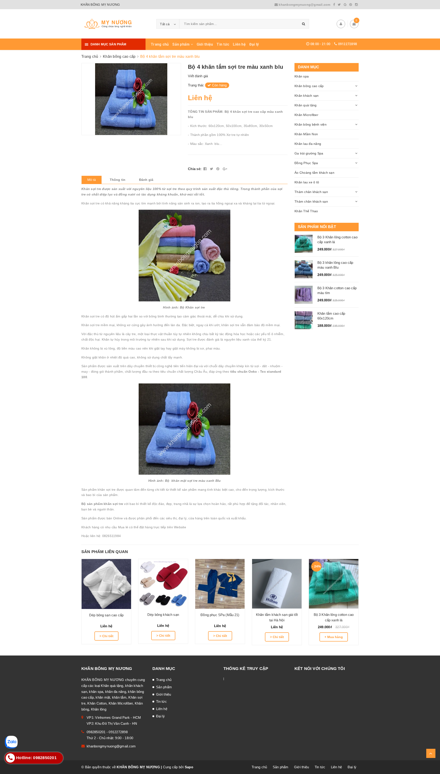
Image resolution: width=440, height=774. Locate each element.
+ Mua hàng (333, 637)
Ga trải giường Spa (308, 153)
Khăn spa (301, 76)
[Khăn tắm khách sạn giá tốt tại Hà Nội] (277, 584)
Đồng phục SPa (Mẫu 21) (220, 615)
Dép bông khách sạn (163, 615)
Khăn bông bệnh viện (310, 124)
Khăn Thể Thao (306, 211)
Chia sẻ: (194, 169)
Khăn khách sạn (306, 95)
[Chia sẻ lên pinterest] (218, 169)
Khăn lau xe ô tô (306, 182)
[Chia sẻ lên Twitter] (212, 169)
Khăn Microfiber (306, 115)
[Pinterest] (350, 4)
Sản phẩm (181, 44)
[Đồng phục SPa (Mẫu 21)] (220, 584)
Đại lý (254, 44)
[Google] (345, 4)
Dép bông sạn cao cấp (106, 615)
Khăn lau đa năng (307, 144)
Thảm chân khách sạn (311, 192)
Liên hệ (239, 44)
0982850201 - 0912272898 (107, 732)
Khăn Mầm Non (306, 134)
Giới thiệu (205, 44)
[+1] (225, 169)
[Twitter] (339, 4)
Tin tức (223, 44)
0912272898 (347, 44)
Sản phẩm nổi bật (317, 227)
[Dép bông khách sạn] (163, 584)
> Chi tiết (106, 636)
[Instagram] (356, 4)
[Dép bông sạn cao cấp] (106, 584)
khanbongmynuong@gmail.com (304, 4)
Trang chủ (160, 44)
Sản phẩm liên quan (104, 551)
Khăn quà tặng (305, 105)
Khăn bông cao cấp (309, 86)
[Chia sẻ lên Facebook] (206, 169)
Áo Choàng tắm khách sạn (314, 172)
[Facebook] (334, 4)
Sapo (189, 767)
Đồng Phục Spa (306, 163)
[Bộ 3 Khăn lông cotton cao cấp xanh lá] (333, 584)
